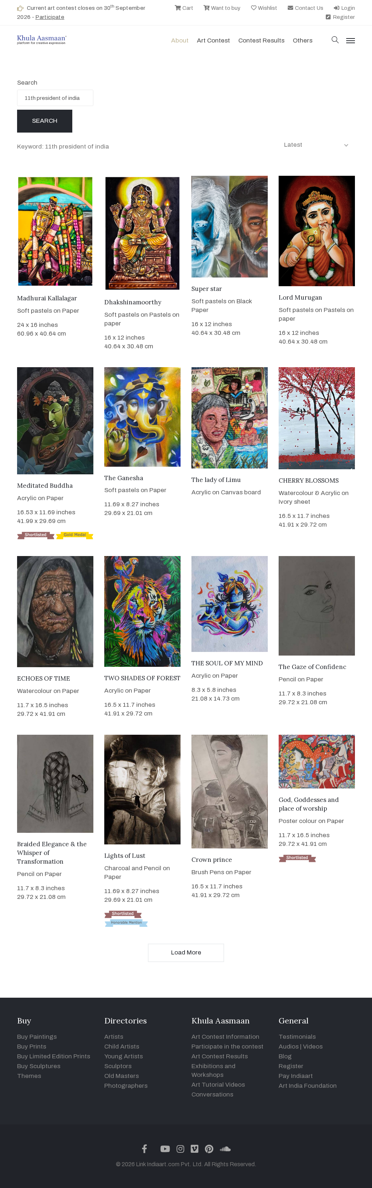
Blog (285, 1056)
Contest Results (261, 40)
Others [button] (302, 40)
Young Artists (123, 1056)
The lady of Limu (216, 480)
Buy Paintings (37, 1036)
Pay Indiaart (296, 1076)
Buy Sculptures (38, 1066)
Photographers (125, 1085)
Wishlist (267, 8)
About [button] (180, 40)
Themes (29, 1076)
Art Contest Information (225, 1036)
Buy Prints (31, 1046)
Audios (289, 1046)
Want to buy (225, 8)
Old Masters (121, 1076)
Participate (49, 17)
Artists (113, 1036)
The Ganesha (123, 478)
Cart (187, 8)
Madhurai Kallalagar (47, 298)
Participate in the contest (227, 1046)
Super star (206, 289)
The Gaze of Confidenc (312, 667)
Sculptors (118, 1066)
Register (343, 17)
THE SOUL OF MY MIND (227, 663)
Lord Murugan (300, 297)
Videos (313, 1046)
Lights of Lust (124, 856)
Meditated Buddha (45, 486)
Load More (186, 952)
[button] (335, 40)
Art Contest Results (219, 1056)
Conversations (212, 1094)
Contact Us (308, 8)
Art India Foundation (308, 1085)
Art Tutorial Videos (218, 1084)
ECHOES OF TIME (43, 678)
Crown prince (211, 860)
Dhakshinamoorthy (132, 302)
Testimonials (297, 1036)
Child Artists (121, 1046)
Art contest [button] (213, 40)
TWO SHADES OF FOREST (142, 678)
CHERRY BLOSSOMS (309, 480)
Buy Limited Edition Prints (53, 1056)
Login (347, 8)
